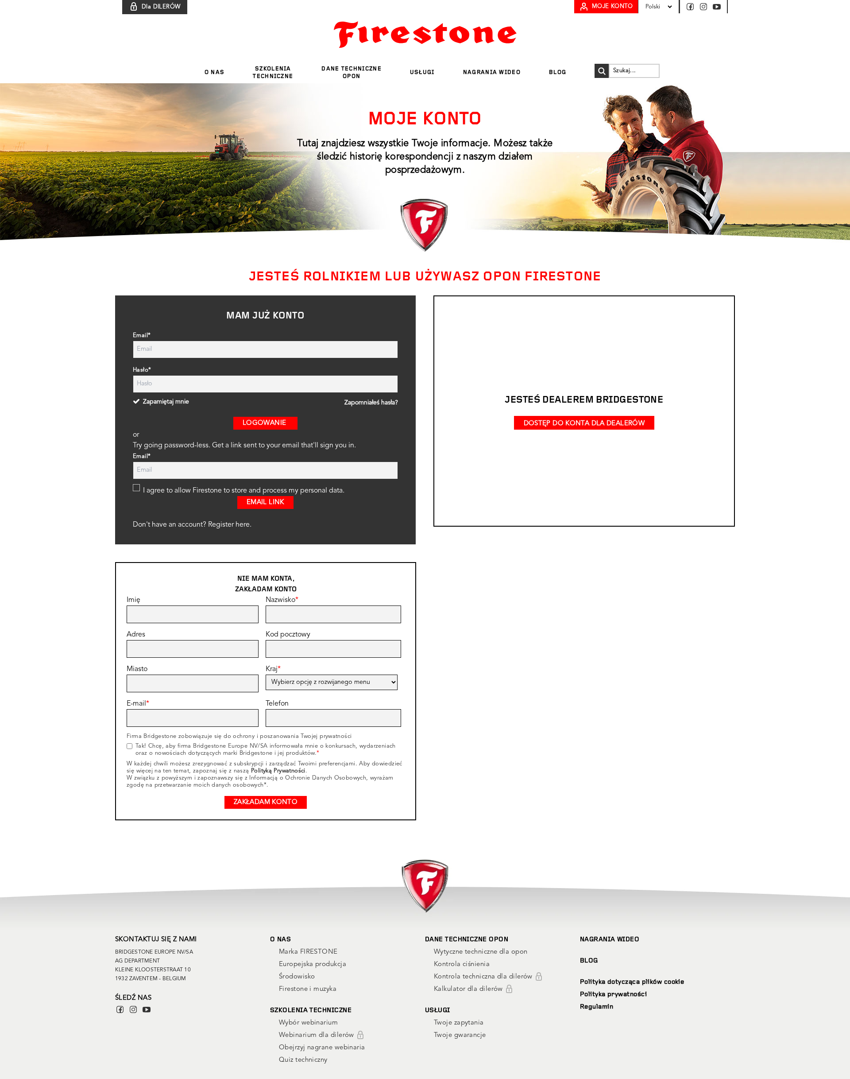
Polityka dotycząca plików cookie (632, 982)
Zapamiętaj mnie (166, 402)
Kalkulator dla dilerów (469, 989)
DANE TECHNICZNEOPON (351, 72)
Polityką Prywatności (278, 771)
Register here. (229, 524)
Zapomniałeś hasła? (371, 403)
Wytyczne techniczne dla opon (481, 952)
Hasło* (142, 370)
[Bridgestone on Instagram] (705, 7)
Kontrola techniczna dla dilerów (484, 977)
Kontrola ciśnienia (462, 964)
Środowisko (297, 977)
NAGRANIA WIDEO (492, 72)
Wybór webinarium (308, 1023)
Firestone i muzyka (307, 989)
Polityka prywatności (613, 994)
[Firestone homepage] (425, 34)
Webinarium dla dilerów (317, 1035)
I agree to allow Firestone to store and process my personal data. (243, 490)
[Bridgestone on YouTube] (717, 7)
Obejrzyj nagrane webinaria (322, 1047)
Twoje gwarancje (460, 1035)
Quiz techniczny (303, 1060)
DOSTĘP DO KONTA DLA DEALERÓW (584, 423)
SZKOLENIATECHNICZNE (273, 72)
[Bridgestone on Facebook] (692, 7)
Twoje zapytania (459, 1023)
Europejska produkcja (312, 964)
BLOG (557, 72)
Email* (142, 335)
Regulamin (596, 1007)
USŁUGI (422, 72)
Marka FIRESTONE (308, 952)
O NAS (215, 72)
